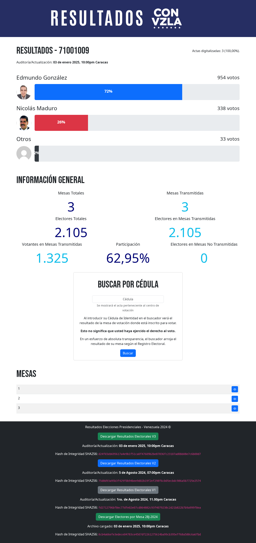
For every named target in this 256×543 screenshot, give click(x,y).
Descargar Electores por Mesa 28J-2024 (128, 517)
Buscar (128, 353)
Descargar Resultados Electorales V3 (128, 436)
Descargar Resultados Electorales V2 (128, 463)
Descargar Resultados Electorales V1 (128, 490)
